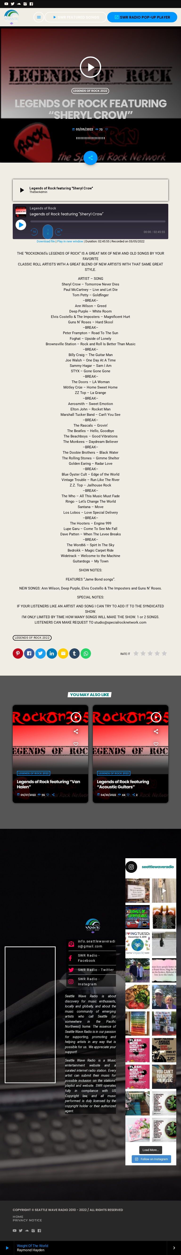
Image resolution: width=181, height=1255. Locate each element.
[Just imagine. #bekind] (164, 1103)
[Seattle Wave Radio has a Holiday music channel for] (137, 917)
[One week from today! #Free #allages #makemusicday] (137, 1050)
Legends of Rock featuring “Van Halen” (48, 784)
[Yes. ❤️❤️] (164, 970)
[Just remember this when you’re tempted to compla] (164, 944)
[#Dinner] (137, 997)
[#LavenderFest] (164, 997)
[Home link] (11, 17)
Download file (46, 241)
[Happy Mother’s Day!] (137, 1130)
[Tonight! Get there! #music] (164, 1050)
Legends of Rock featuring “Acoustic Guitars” (123, 784)
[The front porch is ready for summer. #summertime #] (137, 1103)
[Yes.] (164, 917)
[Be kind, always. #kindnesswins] (164, 1130)
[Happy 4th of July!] (137, 1023)
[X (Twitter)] (13, 4)
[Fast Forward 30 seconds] (60, 232)
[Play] (21, 225)
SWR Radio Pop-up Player (142, 17)
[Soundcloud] (19, 4)
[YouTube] (6, 4)
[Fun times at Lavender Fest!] (137, 970)
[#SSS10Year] (164, 1023)
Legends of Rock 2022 (90, 91)
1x (48, 231)
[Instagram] (25, 4)
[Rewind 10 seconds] (35, 232)
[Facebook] (31, 4)
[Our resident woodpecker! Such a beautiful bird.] (164, 890)
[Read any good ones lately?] (137, 890)
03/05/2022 (83, 130)
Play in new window (70, 241)
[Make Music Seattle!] (137, 1077)
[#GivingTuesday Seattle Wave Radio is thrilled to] (137, 944)
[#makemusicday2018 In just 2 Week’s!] (164, 1077)
